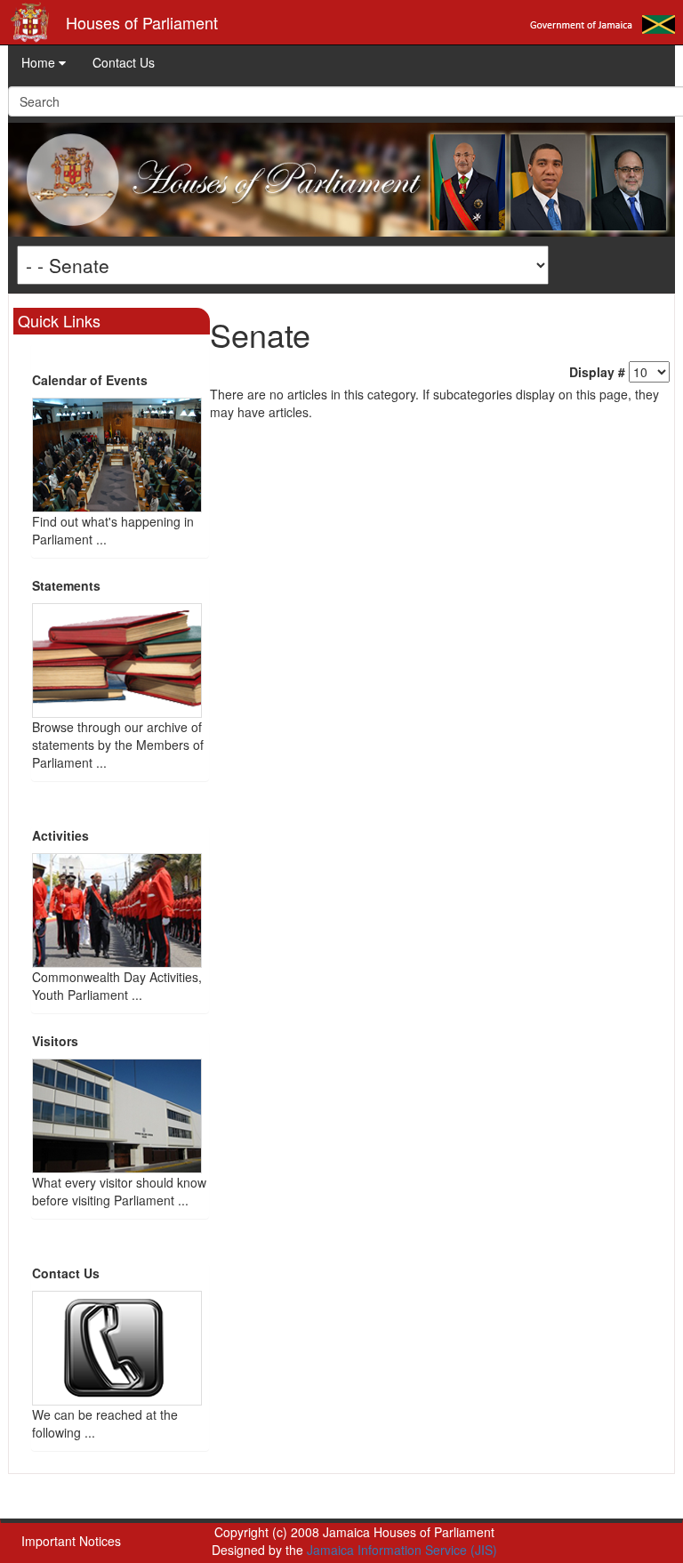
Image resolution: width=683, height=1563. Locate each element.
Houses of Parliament (142, 22)
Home (40, 62)
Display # (597, 372)
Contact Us (123, 62)
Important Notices (71, 1541)
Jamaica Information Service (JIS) (402, 1550)
